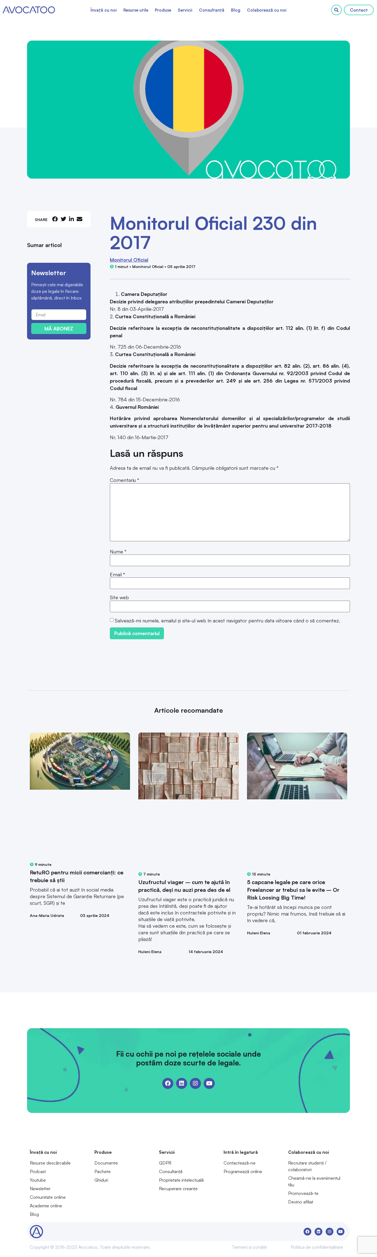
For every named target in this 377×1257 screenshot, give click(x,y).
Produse (163, 10)
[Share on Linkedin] (71, 219)
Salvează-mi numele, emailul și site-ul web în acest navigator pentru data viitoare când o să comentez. (227, 620)
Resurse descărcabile (50, 1163)
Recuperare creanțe (178, 1188)
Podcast (38, 1171)
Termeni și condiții (249, 1247)
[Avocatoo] (29, 10)
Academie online (46, 1205)
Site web (119, 597)
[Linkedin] (181, 1083)
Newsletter (40, 1188)
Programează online (243, 1171)
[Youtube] (209, 1083)
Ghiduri (101, 1180)
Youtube (38, 1180)
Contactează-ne (240, 1163)
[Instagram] (195, 1083)
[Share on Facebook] (55, 219)
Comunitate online (48, 1197)
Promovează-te (303, 1193)
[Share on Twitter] (63, 219)
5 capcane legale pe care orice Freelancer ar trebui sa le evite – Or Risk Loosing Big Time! (293, 890)
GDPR (165, 1163)
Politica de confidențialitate (317, 1247)
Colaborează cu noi (266, 10)
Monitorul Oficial (129, 260)
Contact (359, 10)
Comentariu (124, 480)
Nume (118, 551)
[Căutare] (336, 10)
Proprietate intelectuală (181, 1180)
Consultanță (211, 10)
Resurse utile (135, 10)
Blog (235, 10)
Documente (106, 1163)
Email (117, 574)
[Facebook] (167, 1083)
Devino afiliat (300, 1202)
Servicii (185, 10)
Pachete (102, 1171)
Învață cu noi (104, 10)
